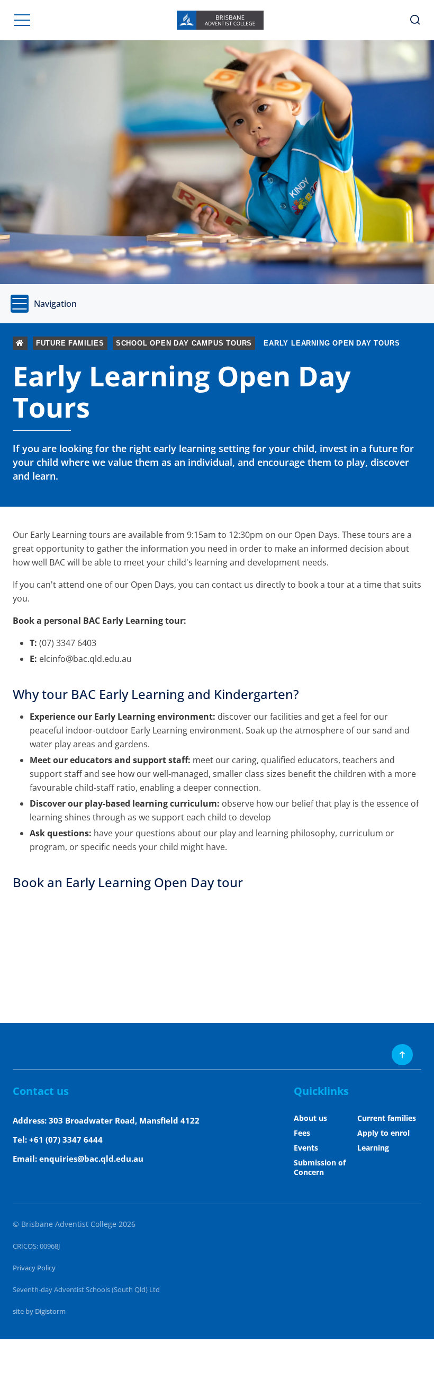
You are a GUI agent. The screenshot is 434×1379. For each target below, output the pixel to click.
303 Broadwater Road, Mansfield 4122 (124, 1120)
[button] (22, 20)
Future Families (70, 343)
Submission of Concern (320, 1167)
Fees (302, 1133)
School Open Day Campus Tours (184, 343)
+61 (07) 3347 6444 (66, 1139)
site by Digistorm (39, 1311)
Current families (386, 1118)
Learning (373, 1148)
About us (310, 1118)
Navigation (55, 304)
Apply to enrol (383, 1133)
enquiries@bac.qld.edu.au (91, 1158)
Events (306, 1148)
